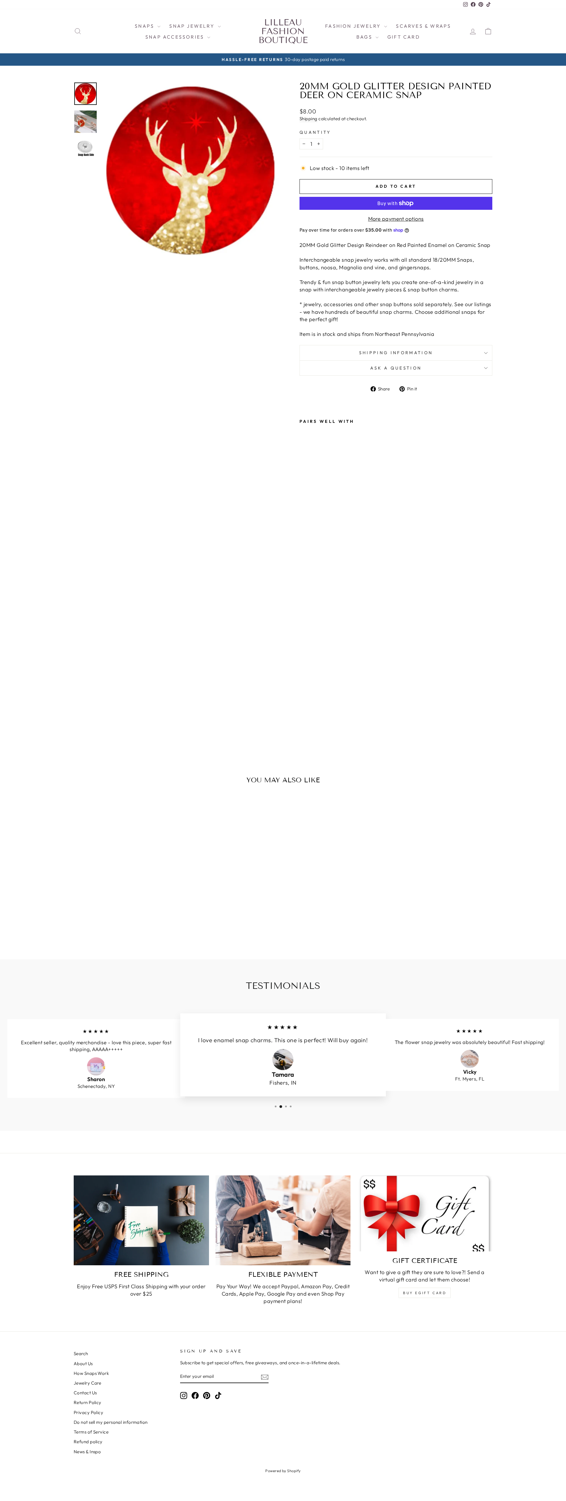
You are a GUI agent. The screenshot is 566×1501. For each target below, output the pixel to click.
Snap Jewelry (192, 26)
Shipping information (396, 352)
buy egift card (424, 1293)
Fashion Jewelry (354, 26)
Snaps (145, 26)
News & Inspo (87, 1451)
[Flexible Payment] (283, 1220)
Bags (365, 37)
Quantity (315, 132)
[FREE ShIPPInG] (141, 1220)
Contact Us (85, 1393)
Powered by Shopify (282, 1470)
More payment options (396, 218)
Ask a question (396, 368)
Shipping (308, 118)
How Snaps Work (91, 1373)
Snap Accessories (175, 37)
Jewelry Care (87, 1383)
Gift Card (403, 37)
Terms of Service (91, 1432)
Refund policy (88, 1441)
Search (81, 1353)
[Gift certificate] (424, 1213)
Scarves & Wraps (423, 26)
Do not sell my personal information (111, 1422)
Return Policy (87, 1402)
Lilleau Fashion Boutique (283, 31)
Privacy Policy (88, 1412)
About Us (83, 1363)
